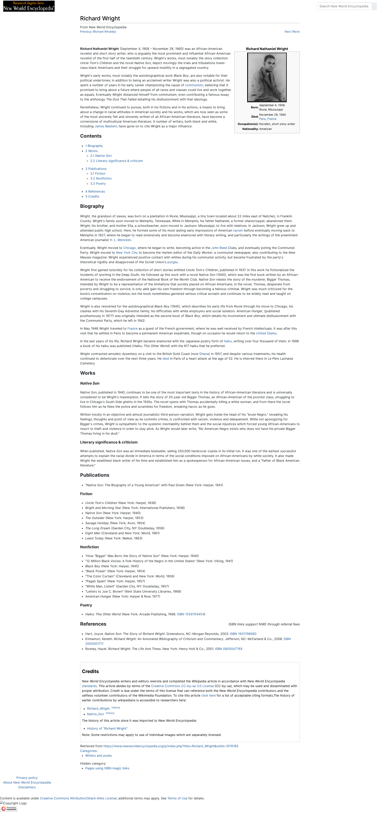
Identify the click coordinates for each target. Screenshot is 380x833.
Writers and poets (98, 755)
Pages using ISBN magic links (107, 768)
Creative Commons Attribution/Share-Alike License (78, 798)
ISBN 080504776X (228, 649)
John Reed (219, 248)
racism (238, 230)
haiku (228, 341)
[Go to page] (374, 6)
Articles (66, 6)
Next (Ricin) (292, 31)
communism (194, 85)
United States (266, 333)
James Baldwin (106, 126)
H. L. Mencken (120, 240)
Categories (88, 751)
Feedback (101, 6)
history (116, 707)
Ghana (204, 354)
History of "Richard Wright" (107, 728)
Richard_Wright (98, 709)
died (165, 358)
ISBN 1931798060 (243, 634)
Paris (262, 118)
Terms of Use (177, 798)
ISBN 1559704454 (190, 614)
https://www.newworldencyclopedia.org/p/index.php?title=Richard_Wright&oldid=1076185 (171, 746)
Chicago (129, 248)
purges (172, 262)
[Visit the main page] (29, 5)
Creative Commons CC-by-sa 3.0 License (182, 686)
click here (208, 695)
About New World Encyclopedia (27, 782)
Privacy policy (27, 778)
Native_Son (95, 714)
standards (89, 686)
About (83, 6)
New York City (127, 252)
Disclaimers (27, 787)
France (271, 118)
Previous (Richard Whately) (98, 31)
